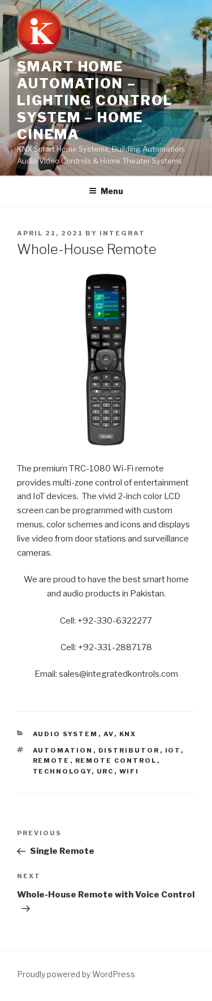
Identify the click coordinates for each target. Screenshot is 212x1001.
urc (105, 771)
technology (62, 771)
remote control (116, 760)
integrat (122, 233)
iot (173, 750)
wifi (129, 771)
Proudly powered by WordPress (76, 974)
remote (51, 760)
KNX (128, 734)
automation (63, 750)
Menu (112, 191)
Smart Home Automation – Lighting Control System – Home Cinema (95, 100)
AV (108, 734)
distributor (129, 750)
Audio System (65, 734)
